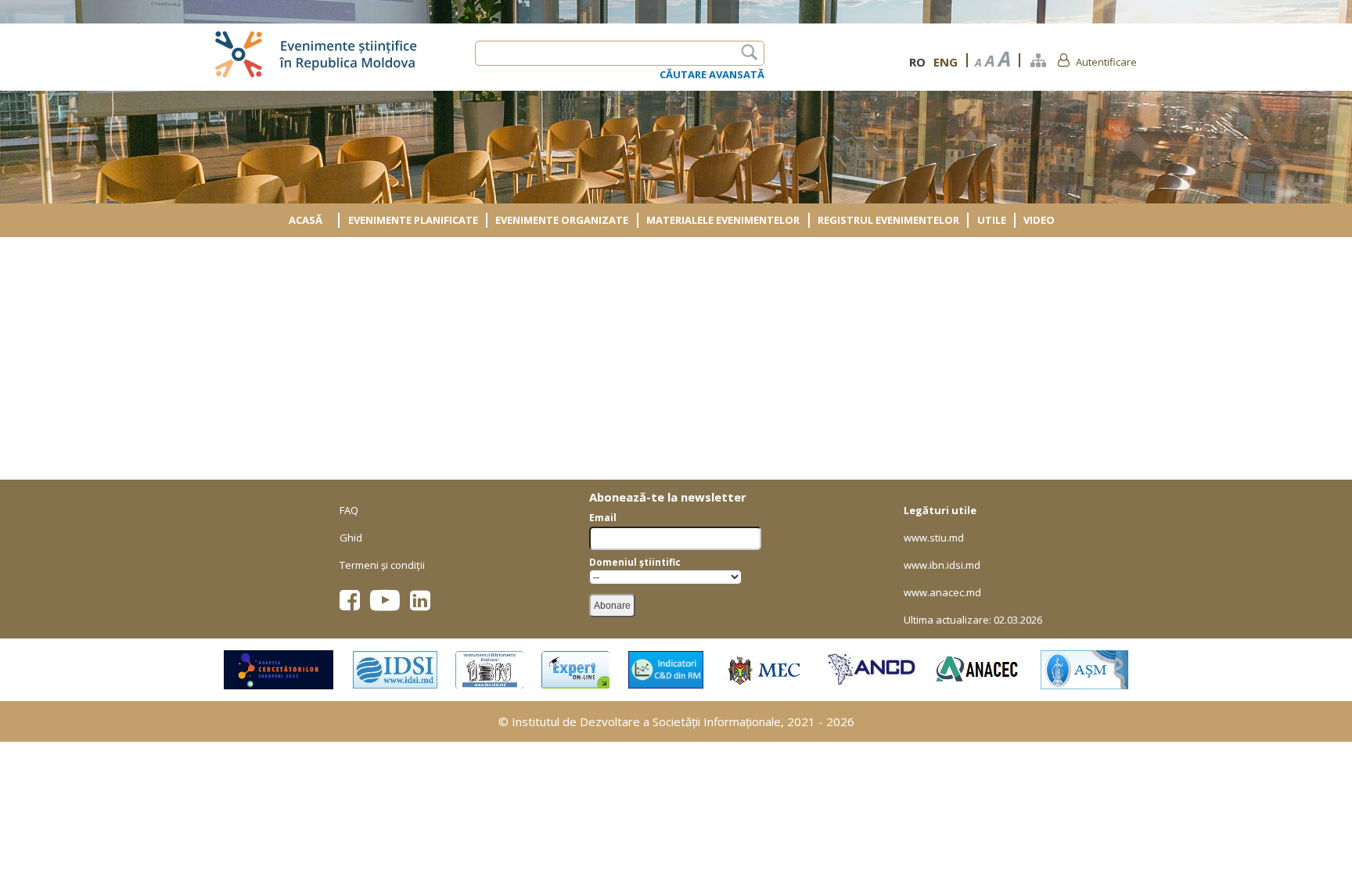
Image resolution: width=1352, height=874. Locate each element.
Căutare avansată (712, 74)
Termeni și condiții (382, 565)
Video (1039, 220)
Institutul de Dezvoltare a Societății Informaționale (646, 721)
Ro (917, 62)
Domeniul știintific (635, 562)
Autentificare (1106, 62)
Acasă (305, 220)
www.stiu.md (934, 538)
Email (603, 517)
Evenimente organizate (561, 220)
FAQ (349, 510)
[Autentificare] (1064, 59)
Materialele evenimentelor (723, 220)
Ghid (351, 538)
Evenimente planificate (413, 220)
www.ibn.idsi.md (942, 565)
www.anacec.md (942, 592)
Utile (991, 220)
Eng (945, 62)
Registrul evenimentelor (888, 220)
